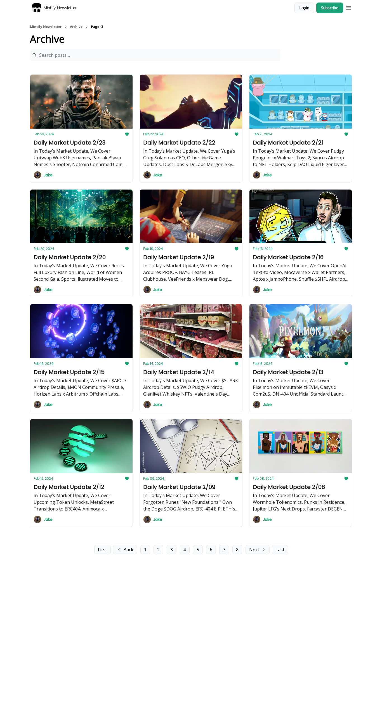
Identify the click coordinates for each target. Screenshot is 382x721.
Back (128, 550)
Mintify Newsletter (46, 27)
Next (254, 550)
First (102, 550)
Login (304, 7)
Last (279, 550)
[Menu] (348, 7)
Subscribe (329, 7)
